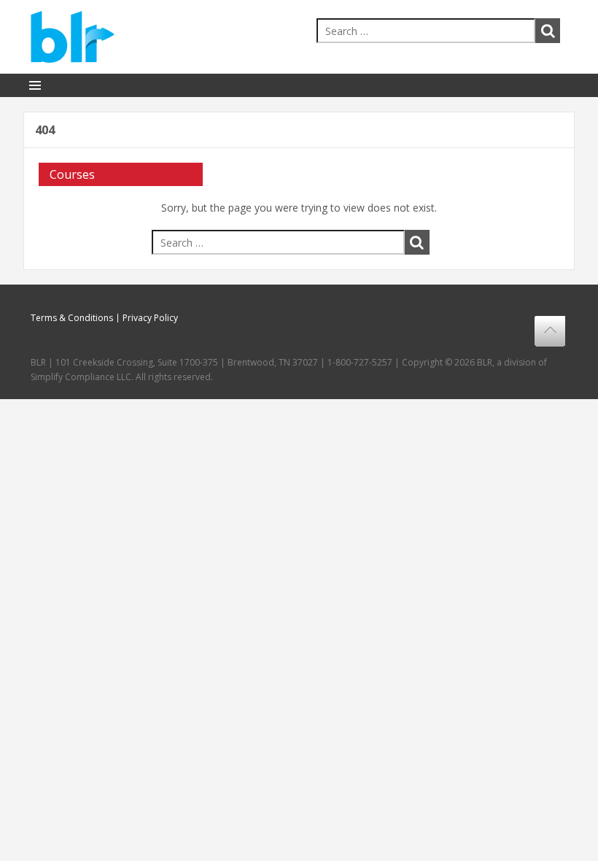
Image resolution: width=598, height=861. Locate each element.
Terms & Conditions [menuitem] (72, 318)
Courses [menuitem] (72, 174)
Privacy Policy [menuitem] (150, 318)
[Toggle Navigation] (35, 85)
